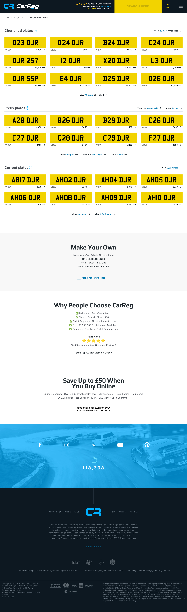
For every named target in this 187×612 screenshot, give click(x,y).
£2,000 (174, 67)
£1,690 (38, 85)
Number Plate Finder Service (115, 527)
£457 (84, 127)
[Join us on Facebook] (39, 445)
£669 (39, 127)
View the (147, 108)
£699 (129, 50)
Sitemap (5, 594)
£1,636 (83, 85)
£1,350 (129, 85)
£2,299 (128, 67)
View (8, 50)
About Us (134, 512)
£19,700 (37, 67)
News (113, 512)
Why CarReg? (55, 512)
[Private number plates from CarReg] (21, 6)
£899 (39, 50)
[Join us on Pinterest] (147, 445)
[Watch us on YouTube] (120, 445)
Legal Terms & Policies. (31, 592)
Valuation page (105, 530)
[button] (180, 6)
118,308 (93, 467)
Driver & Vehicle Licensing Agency (158, 586)
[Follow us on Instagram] (66, 445)
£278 (39, 187)
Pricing (67, 512)
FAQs (76, 512)
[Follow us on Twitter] (93, 445)
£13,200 (83, 67)
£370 (84, 187)
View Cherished (166, 31)
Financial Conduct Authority (113, 599)
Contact (122, 512)
